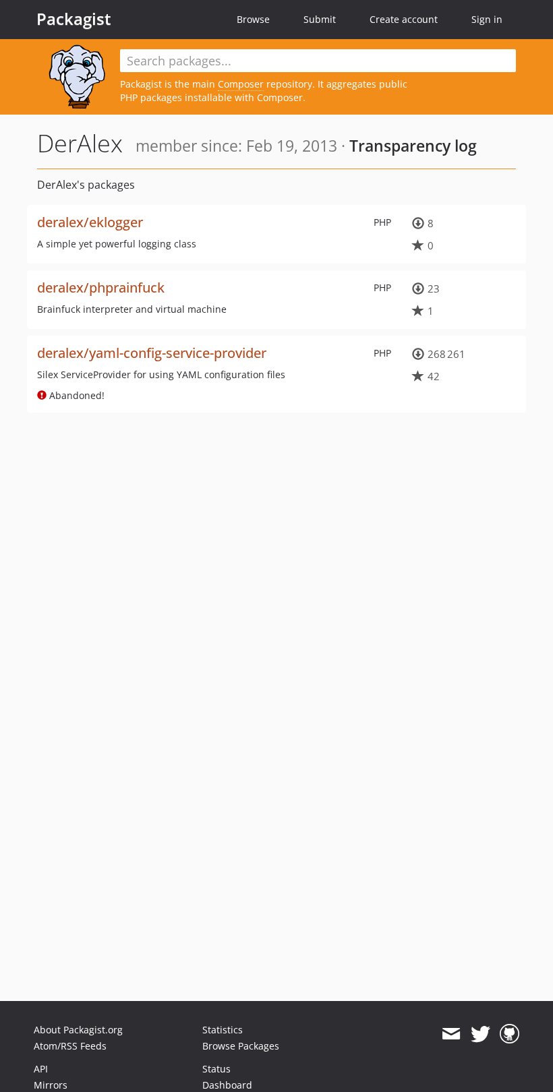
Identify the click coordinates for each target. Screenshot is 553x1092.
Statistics (222, 1029)
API (41, 1068)
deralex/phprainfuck (101, 287)
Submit (319, 19)
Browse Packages (240, 1045)
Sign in (486, 19)
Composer (241, 84)
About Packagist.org (78, 1029)
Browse (253, 19)
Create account (404, 19)
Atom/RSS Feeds (70, 1045)
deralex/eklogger (90, 222)
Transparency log (413, 145)
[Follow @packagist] (480, 1034)
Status (216, 1068)
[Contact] (451, 1034)
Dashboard (227, 1085)
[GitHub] (509, 1034)
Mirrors (50, 1085)
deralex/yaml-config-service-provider (151, 353)
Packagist (73, 19)
